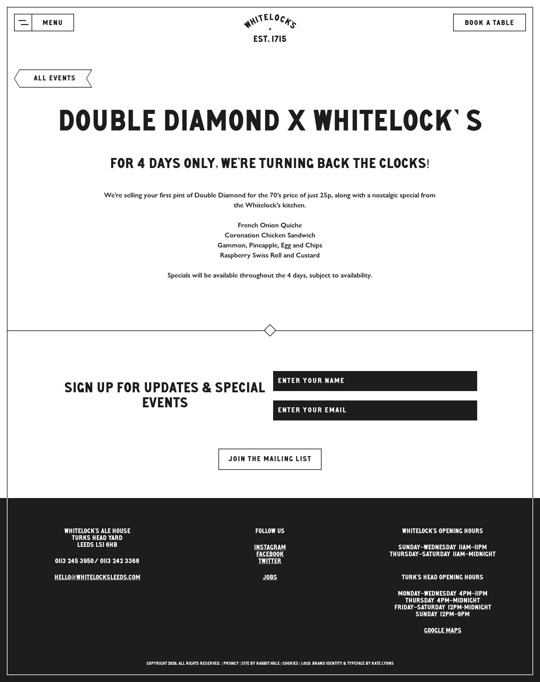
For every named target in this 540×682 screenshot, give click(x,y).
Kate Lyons (383, 663)
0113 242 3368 (119, 561)
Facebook (270, 554)
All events (55, 78)
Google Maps (443, 631)
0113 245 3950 (74, 561)
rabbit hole (268, 663)
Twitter (269, 561)
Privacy (231, 663)
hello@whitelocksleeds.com (97, 577)
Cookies (290, 663)
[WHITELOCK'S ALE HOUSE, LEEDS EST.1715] (270, 28)
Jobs (270, 577)
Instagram (270, 547)
